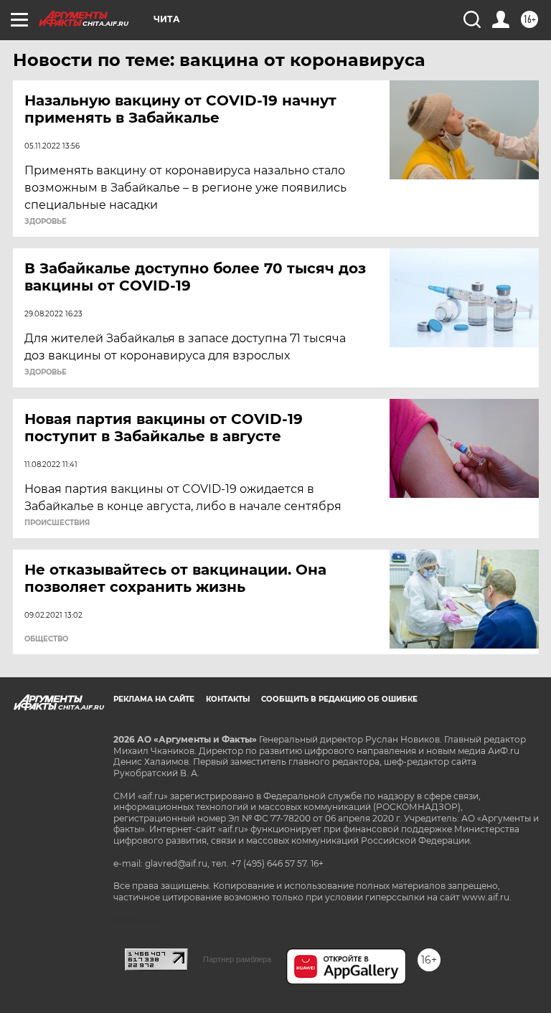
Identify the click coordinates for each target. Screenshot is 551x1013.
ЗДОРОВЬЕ (45, 221)
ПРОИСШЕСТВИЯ (57, 523)
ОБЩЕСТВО (46, 639)
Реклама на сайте (153, 699)
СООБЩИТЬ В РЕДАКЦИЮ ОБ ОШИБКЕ (339, 699)
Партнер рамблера (237, 959)
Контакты (228, 699)
